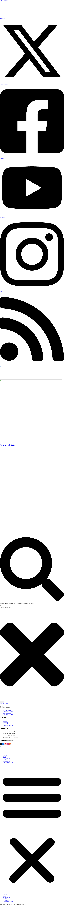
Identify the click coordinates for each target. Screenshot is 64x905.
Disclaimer (5, 759)
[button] (32, 829)
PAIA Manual (6, 758)
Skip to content (3, 0)
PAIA (4, 757)
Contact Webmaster (8, 762)
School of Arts (7, 445)
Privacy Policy (6, 761)
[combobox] (7, 607)
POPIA (5, 755)
